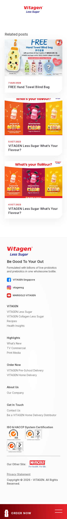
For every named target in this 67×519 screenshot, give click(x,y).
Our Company (15, 392)
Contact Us (13, 410)
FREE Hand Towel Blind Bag (29, 87)
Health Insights (16, 325)
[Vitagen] (33, 9)
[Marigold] (36, 464)
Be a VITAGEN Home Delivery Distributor (31, 415)
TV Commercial (16, 348)
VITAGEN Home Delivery (22, 375)
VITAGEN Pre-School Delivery (25, 370)
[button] (58, 511)
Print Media (14, 352)
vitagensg (18, 287)
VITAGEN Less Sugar (19, 311)
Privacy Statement (19, 474)
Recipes (12, 321)
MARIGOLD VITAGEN (24, 295)
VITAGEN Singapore (24, 279)
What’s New (14, 343)
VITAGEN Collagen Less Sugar (25, 316)
